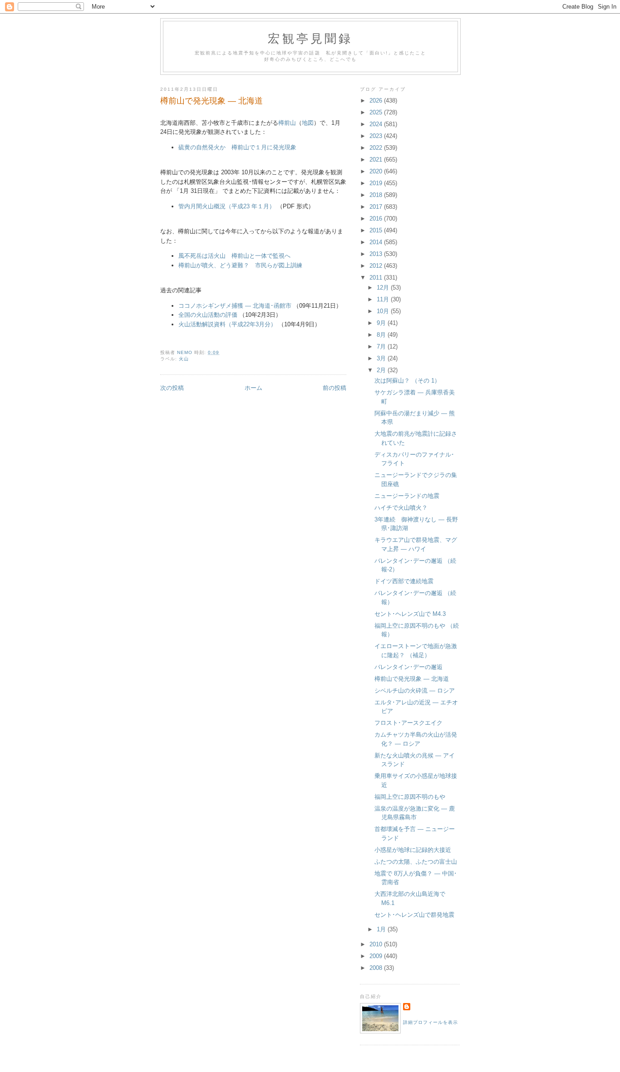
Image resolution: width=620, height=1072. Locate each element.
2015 (376, 230)
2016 (376, 218)
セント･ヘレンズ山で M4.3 (410, 613)
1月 (382, 929)
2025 (376, 112)
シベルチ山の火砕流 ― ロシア (414, 690)
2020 (376, 171)
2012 (376, 265)
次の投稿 (172, 387)
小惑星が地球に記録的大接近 (412, 849)
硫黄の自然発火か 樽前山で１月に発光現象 (237, 147)
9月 (382, 323)
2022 (376, 147)
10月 (384, 311)
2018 (376, 195)
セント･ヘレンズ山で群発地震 (414, 914)
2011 (376, 277)
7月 (382, 346)
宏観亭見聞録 (310, 38)
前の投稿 (334, 387)
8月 (382, 334)
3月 (382, 358)
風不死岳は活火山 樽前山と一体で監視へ (234, 255)
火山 (184, 358)
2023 (376, 136)
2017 (376, 206)
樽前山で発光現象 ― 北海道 (411, 678)
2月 (382, 370)
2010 (376, 944)
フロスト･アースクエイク (408, 722)
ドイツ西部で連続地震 (403, 581)
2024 (376, 124)
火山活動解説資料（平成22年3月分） (227, 324)
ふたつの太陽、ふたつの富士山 (415, 861)
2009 (376, 956)
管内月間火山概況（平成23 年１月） (226, 206)
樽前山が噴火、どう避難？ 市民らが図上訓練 (240, 265)
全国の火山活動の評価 (207, 314)
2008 (376, 967)
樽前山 (287, 122)
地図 (308, 122)
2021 (376, 159)
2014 (376, 242)
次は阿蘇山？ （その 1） (407, 380)
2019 (376, 183)
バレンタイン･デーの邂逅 (408, 667)
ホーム (253, 387)
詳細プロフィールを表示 (430, 1022)
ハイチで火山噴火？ (401, 507)
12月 (384, 287)
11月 (384, 299)
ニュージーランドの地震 (406, 495)
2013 (376, 254)
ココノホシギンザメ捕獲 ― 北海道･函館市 (234, 305)
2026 (376, 100)
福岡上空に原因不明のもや (409, 796)
